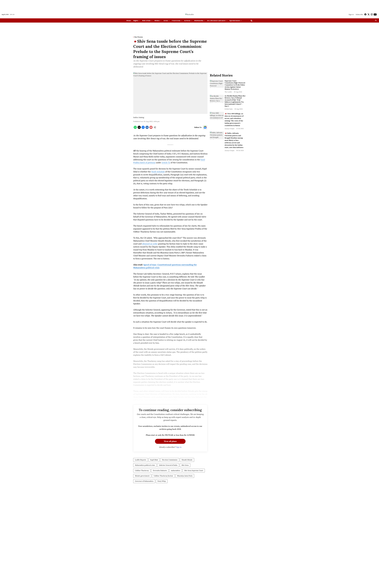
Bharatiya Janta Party (184, 476)
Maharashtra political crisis (145, 465)
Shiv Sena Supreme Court (193, 470)
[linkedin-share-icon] (147, 128)
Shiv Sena (185, 465)
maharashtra (175, 470)
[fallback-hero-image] (217, 84)
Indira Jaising (138, 117)
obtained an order (150, 243)
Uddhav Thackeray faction (163, 476)
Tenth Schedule (158, 171)
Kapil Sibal (154, 460)
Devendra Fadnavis (160, 470)
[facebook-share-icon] (143, 128)
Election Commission (169, 460)
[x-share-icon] (139, 128)
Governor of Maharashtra (144, 481)
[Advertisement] (189, 5)
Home (128, 21)
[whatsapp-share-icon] (135, 128)
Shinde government (142, 476)
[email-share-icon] (151, 128)
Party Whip (162, 481)
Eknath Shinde (187, 460)
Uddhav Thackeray (142, 470)
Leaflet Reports (140, 460)
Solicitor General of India (168, 465)
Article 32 (166, 162)
